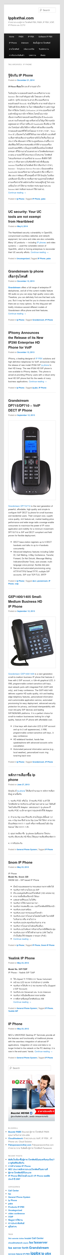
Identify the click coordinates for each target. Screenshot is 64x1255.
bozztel (28, 1238)
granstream (42, 580)
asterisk (15, 1238)
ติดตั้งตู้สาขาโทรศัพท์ (41, 42)
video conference (16, 1213)
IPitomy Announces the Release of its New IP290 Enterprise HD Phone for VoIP (25, 340)
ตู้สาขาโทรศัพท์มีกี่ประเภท (19, 1172)
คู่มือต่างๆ (12, 1226)
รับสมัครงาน (44, 49)
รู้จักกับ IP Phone (20, 75)
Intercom (25, 42)
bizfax (21, 1238)
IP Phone (13, 42)
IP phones (41, 242)
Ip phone (21, 790)
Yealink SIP (13, 1011)
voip (16, 583)
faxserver (41, 1242)
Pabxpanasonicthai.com (19, 1144)
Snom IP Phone (20, 862)
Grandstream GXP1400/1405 (21, 673)
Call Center (13, 1190)
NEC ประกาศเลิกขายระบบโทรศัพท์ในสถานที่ (28, 1169)
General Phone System (27, 849)
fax (9, 1193)
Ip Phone (20, 198)
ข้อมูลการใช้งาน (15, 1219)
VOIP (10, 1216)
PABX (21, 36)
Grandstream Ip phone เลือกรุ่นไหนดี (25, 273)
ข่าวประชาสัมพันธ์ (16, 1223)
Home (11, 36)
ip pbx (35, 387)
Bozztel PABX (14, 1131)
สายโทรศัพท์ (14, 49)
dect (34, 580)
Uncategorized (23, 258)
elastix (25, 1243)
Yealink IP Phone (21, 958)
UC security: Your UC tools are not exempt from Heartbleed (24, 216)
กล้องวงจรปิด (29, 49)
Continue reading (17, 192)
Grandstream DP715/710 (19, 505)
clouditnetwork (15, 1242)
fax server (14, 1248)
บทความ (32, 55)
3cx (9, 1238)
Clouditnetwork (15, 1138)
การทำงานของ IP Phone (19, 1166)
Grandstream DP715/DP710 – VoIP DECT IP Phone (24, 405)
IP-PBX (31, 36)
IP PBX (39, 358)
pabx (43, 198)
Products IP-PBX (16, 1206)
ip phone (45, 364)
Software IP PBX (45, 36)
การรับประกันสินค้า (16, 55)
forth (25, 1248)
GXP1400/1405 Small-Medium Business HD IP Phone (25, 601)
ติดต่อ (43, 55)
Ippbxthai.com (21, 17)
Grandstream (38, 319)
